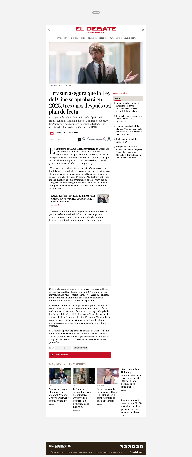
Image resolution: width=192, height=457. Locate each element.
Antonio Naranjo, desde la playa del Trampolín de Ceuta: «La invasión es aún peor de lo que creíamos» (129, 130)
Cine (63, 348)
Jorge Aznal (54, 205)
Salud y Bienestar (130, 38)
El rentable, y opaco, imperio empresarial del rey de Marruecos (129, 119)
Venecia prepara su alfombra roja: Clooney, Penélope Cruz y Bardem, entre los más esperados (59, 395)
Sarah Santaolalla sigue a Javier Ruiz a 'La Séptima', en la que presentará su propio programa (107, 395)
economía (74, 38)
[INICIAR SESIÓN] (143, 30)
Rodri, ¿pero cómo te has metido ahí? (127, 140)
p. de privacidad (93, 452)
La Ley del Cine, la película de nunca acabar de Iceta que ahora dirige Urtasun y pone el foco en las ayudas (73, 198)
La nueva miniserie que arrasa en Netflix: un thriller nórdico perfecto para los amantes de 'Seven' (131, 406)
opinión (82, 38)
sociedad (102, 38)
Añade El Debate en (95, 139)
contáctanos (65, 452)
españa (66, 38)
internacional (92, 38)
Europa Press (72, 133)
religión (119, 38)
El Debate (60, 133)
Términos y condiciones (78, 452)
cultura (111, 38)
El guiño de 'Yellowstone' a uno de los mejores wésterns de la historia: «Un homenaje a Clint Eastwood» (82, 398)
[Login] (143, 30)
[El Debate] (96, 29)
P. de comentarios (115, 452)
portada (59, 38)
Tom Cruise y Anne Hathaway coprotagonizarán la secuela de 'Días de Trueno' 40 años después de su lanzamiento (131, 378)
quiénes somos (54, 452)
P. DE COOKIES (104, 452)
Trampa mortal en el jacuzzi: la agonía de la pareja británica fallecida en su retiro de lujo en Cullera (128, 107)
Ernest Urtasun (80, 348)
